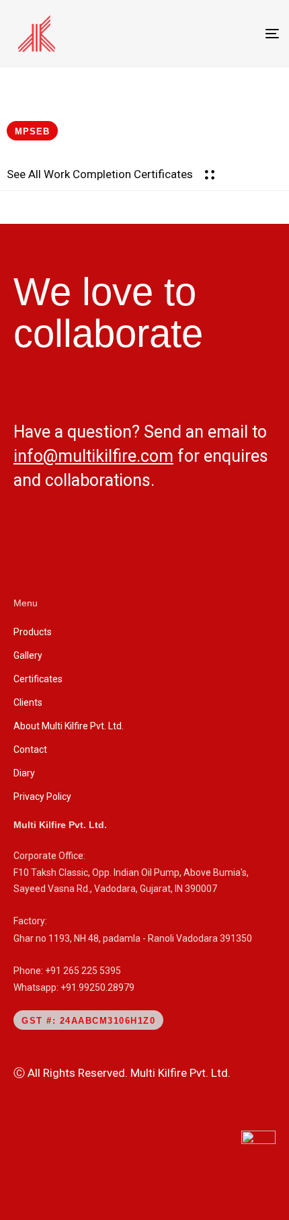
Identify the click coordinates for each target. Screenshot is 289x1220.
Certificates (38, 679)
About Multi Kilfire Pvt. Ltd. (68, 726)
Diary (24, 773)
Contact (30, 749)
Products (32, 631)
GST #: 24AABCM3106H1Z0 (88, 1021)
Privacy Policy (42, 796)
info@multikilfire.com (93, 456)
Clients (27, 702)
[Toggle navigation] (234, 33)
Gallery (27, 655)
